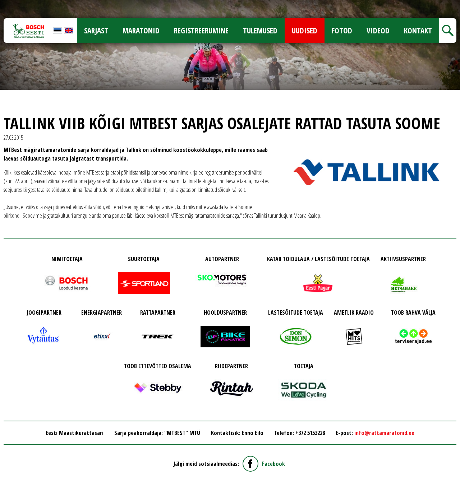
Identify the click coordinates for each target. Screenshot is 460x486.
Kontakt (418, 31)
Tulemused (260, 31)
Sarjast (96, 31)
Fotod (342, 31)
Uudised (304, 31)
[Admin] (2, 4)
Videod (378, 31)
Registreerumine (201, 31)
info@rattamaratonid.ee (384, 433)
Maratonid (141, 31)
